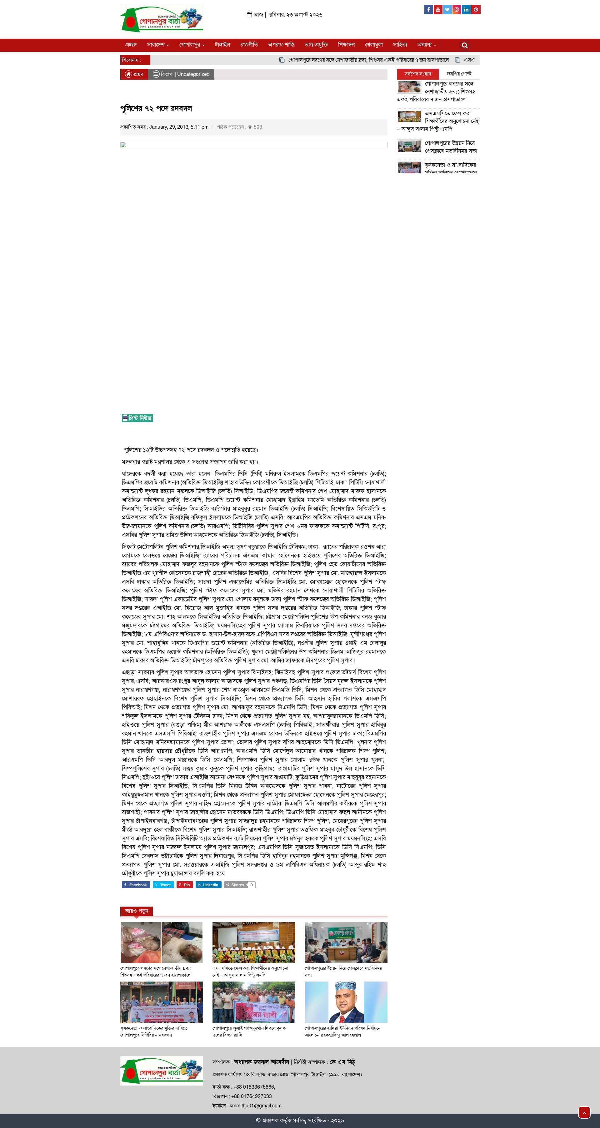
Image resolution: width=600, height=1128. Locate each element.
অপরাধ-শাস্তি (281, 44)
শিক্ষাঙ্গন (346, 44)
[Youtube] (438, 9)
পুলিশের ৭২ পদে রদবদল (156, 108)
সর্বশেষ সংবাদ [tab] (418, 74)
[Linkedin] (466, 9)
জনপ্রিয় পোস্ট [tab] (459, 74)
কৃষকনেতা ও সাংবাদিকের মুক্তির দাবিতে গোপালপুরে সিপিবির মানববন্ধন (437, 172)
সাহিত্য (400, 44)
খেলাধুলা (374, 44)
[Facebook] (429, 9)
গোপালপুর (190, 44)
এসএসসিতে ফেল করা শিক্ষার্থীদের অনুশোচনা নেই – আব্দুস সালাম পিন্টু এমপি (438, 121)
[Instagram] (457, 9)
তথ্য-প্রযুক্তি (316, 44)
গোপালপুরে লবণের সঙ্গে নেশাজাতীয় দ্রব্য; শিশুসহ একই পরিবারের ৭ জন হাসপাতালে (351, 60)
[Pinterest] (476, 9)
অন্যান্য (425, 44)
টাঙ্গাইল (222, 44)
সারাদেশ (156, 44)
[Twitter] (447, 9)
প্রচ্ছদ (131, 44)
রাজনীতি (249, 44)
